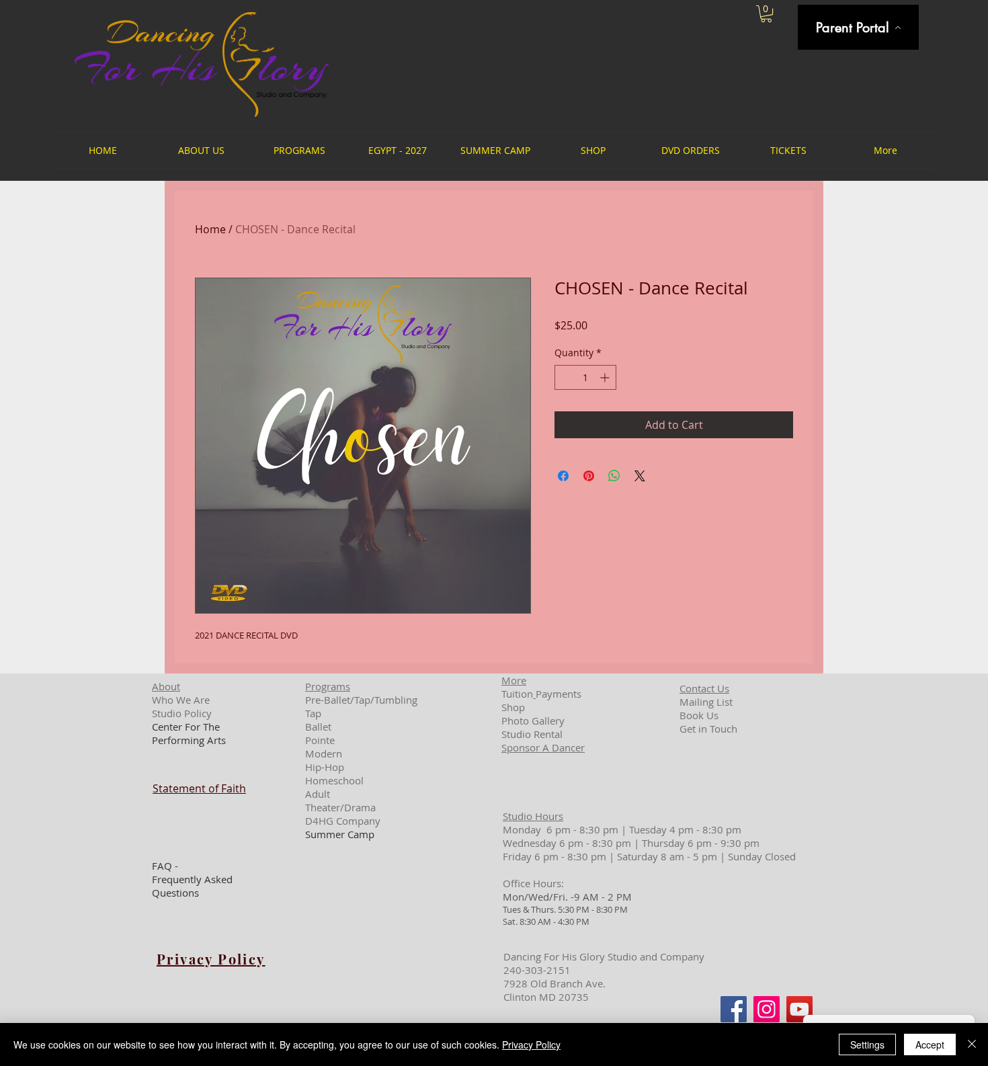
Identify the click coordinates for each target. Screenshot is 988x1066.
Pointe (320, 740)
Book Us (699, 715)
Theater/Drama (340, 807)
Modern (323, 753)
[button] (766, 13)
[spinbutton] (585, 377)
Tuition (517, 693)
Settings (867, 1044)
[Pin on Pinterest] (589, 476)
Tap (313, 713)
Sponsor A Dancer (543, 747)
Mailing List (706, 701)
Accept (929, 1044)
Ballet (318, 726)
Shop (513, 707)
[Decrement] (565, 377)
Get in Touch (708, 728)
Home (210, 229)
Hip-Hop (324, 767)
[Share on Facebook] (563, 476)
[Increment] (606, 377)
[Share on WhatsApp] (614, 476)
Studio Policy (182, 713)
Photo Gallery (533, 720)
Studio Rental (532, 734)
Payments (558, 693)
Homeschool (334, 780)
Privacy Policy (531, 1044)
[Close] (972, 1044)
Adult (317, 794)
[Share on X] (640, 476)
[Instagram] (766, 1009)
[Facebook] (734, 1009)
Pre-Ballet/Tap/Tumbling (361, 699)
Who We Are (181, 699)
